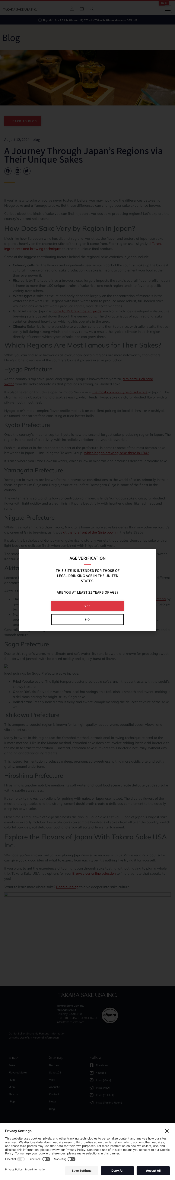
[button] (87, 606)
